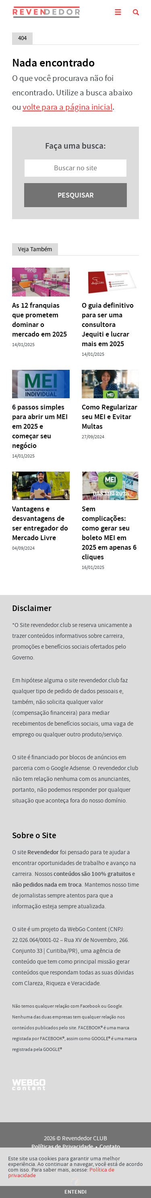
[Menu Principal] (118, 12)
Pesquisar (76, 195)
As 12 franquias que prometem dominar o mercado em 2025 (39, 320)
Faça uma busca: (75, 145)
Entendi (75, 1192)
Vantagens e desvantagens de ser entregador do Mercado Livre (40, 523)
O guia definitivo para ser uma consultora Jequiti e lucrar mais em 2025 (108, 325)
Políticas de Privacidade (62, 1147)
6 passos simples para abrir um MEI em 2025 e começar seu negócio (40, 426)
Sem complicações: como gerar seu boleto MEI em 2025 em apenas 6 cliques (109, 533)
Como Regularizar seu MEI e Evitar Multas (109, 416)
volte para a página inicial (67, 107)
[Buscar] (136, 12)
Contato (109, 1147)
